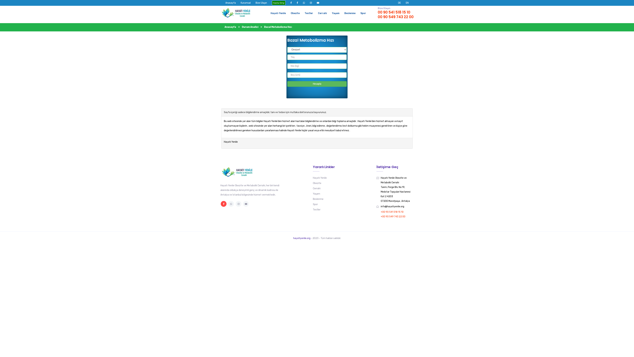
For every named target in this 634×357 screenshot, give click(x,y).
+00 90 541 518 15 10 (392, 212)
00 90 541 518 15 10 (394, 12)
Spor (363, 13)
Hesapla (317, 83)
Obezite (295, 13)
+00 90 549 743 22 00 (393, 216)
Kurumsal (246, 2)
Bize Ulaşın (261, 2)
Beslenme (349, 13)
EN (407, 2)
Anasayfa (230, 2)
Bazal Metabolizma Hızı (278, 27)
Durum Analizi (250, 27)
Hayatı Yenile (278, 13)
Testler (309, 13)
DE (399, 2)
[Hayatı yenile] (236, 13)
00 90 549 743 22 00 (396, 17)
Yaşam (335, 13)
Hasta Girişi (278, 3)
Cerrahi (322, 13)
